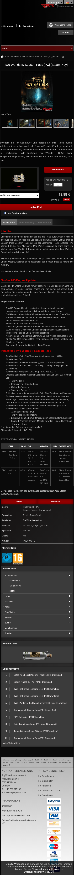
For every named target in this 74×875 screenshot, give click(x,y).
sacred (5, 762)
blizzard (6, 760)
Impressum (7, 806)
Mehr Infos (58, 169)
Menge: (49, 185)
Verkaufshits (11, 669)
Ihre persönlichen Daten (49, 790)
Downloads (14, 580)
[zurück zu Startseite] (2, 56)
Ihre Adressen (44, 786)
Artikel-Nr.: (51, 180)
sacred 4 (6, 765)
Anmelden (28, 26)
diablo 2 (47, 760)
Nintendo (9, 617)
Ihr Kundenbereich (52, 770)
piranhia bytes (65, 760)
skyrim (43, 762)
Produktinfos (9, 222)
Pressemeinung (26, 222)
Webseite (55, 502)
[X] (52, 871)
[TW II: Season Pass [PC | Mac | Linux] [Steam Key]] (10, 127)
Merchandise (11, 628)
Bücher (8, 623)
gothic (31, 762)
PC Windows (13, 56)
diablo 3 (38, 760)
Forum (19, 502)
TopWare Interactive (32, 520)
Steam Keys (15, 586)
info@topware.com (17, 792)
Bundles (8, 633)
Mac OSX (9, 601)
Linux (7, 596)
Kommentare (44, 222)
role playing (16, 760)
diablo (55, 760)
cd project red (65, 762)
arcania (24, 762)
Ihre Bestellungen (46, 776)
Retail (12, 591)
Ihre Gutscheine (45, 795)
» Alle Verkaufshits (11, 743)
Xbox (7, 607)
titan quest (14, 762)
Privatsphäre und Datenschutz (16, 815)
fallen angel (28, 760)
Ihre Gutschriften (45, 781)
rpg (37, 762)
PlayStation (10, 612)
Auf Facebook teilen (17, 213)
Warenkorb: (63, 25)
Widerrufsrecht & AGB (12, 811)
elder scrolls (52, 762)
